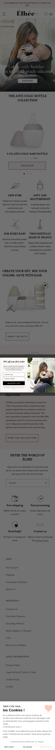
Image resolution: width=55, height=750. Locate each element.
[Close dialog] (53, 359)
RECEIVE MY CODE (13, 383)
